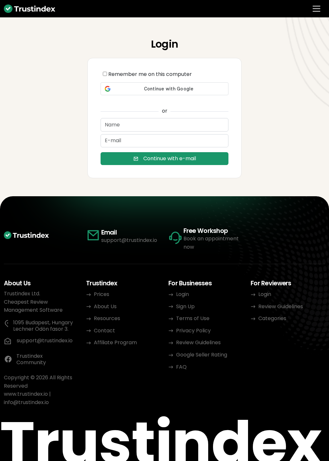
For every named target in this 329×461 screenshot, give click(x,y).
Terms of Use (192, 318)
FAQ (181, 367)
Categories (272, 318)
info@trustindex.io (26, 402)
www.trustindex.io (26, 394)
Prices (101, 294)
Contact (104, 330)
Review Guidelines (198, 342)
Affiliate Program (115, 342)
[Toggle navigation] (316, 9)
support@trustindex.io (129, 240)
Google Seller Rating (201, 354)
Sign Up (185, 306)
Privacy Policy (193, 330)
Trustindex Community (31, 359)
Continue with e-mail (169, 158)
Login (182, 294)
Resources (107, 318)
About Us (105, 306)
